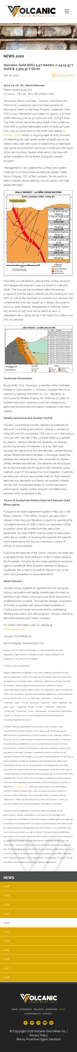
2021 (6, 931)
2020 (7, 940)
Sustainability (32, 1013)
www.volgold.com (14, 629)
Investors (51, 1009)
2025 (6, 895)
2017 (6, 968)
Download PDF (64, 75)
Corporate (26, 1009)
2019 (6, 950)
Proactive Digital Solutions (43, 1039)
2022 (6, 922)
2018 (6, 959)
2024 (6, 904)
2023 (6, 913)
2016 (6, 977)
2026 (7, 886)
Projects (38, 1009)
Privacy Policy (38, 1035)
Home (14, 1009)
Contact (47, 1013)
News (62, 1009)
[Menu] (67, 11)
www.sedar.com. (20, 786)
